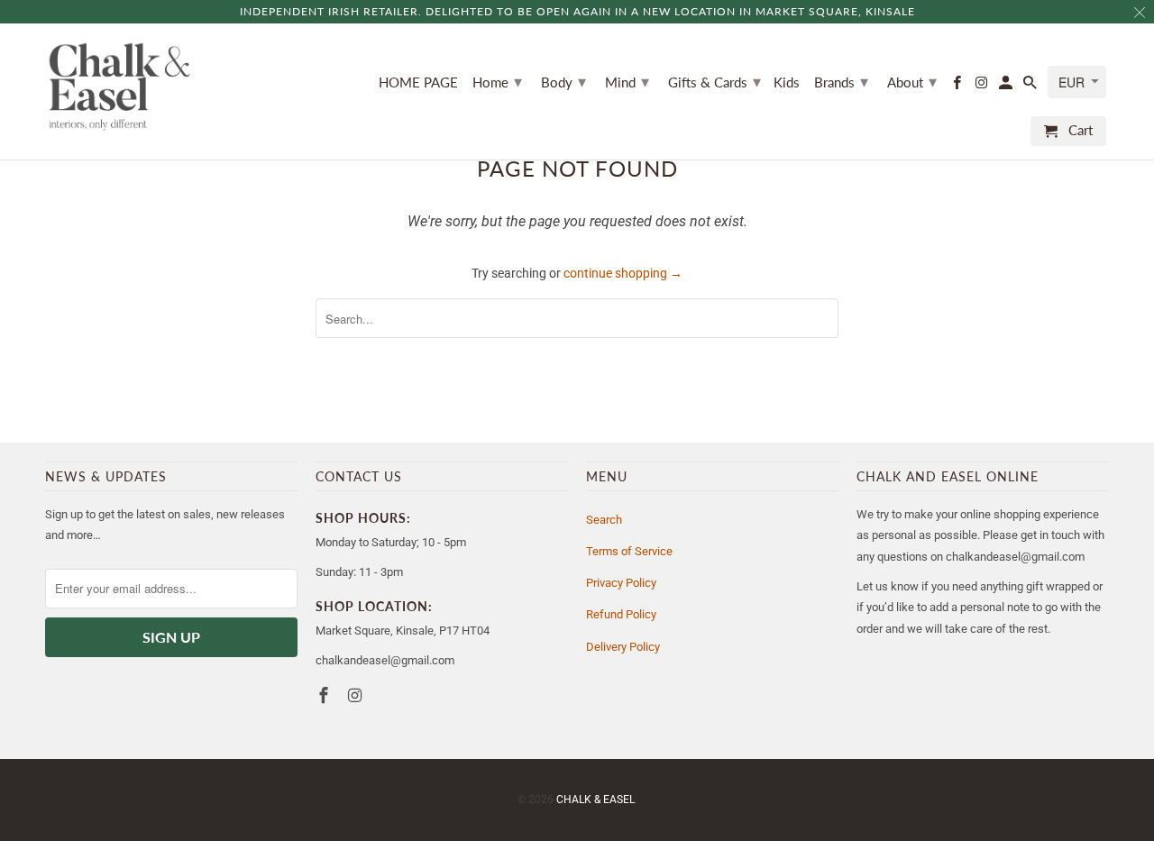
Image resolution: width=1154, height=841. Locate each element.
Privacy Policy (621, 583)
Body (563, 81)
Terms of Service (629, 551)
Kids (787, 82)
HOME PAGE (418, 82)
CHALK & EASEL (595, 799)
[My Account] (1007, 86)
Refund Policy (621, 614)
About (912, 81)
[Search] (1031, 86)
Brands (841, 81)
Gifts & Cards (714, 81)
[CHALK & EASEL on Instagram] (983, 86)
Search (604, 519)
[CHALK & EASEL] (119, 86)
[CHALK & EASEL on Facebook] (957, 86)
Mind (627, 81)
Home (497, 81)
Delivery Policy (623, 647)
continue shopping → (622, 273)
